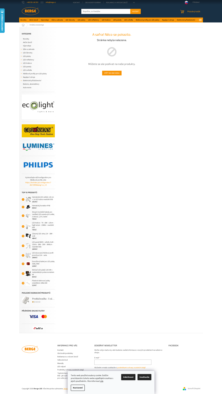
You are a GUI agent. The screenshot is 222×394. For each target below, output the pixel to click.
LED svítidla (27, 70)
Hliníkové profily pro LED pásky (35, 73)
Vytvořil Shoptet (194, 388)
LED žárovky (27, 53)
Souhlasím (144, 377)
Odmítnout (128, 377)
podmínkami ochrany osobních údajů (131, 367)
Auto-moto (27, 87)
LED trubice (27, 63)
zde (101, 381)
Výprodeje (27, 46)
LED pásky (27, 56)
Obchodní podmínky (93, 2)
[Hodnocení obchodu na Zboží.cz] (38, 328)
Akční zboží (27, 42)
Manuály (60, 363)
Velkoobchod (62, 360)
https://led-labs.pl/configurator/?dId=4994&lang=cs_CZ (38, 183)
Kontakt (76, 2)
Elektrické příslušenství (32, 80)
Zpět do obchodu (111, 73)
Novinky (26, 39)
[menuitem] (23, 20)
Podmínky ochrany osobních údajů (70, 370)
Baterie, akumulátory (31, 84)
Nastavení (78, 387)
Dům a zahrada (28, 49)
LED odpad (61, 366)
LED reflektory (28, 60)
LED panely (27, 66)
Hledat (135, 11)
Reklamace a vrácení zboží (117, 2)
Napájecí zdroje (29, 77)
